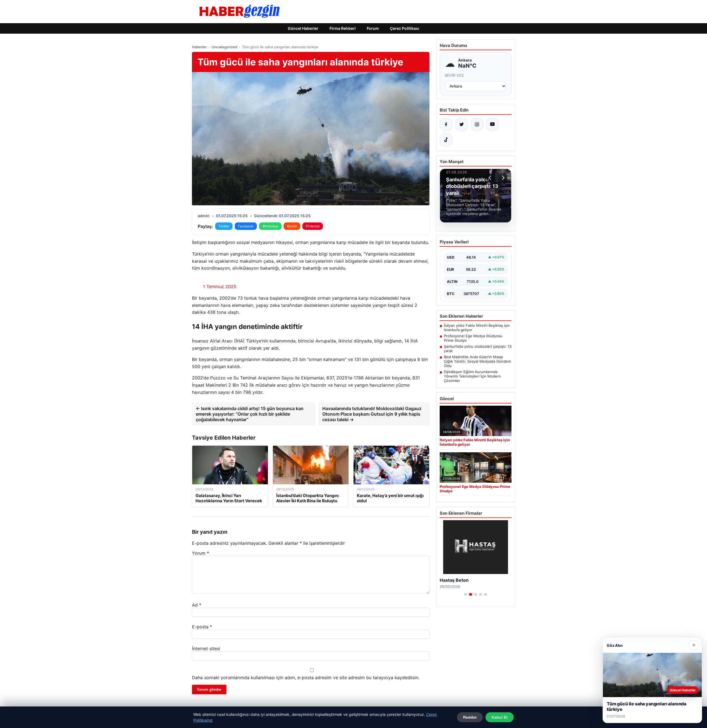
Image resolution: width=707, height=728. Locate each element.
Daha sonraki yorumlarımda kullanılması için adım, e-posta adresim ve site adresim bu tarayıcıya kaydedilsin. (305, 677)
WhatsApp (270, 226)
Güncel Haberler (303, 28)
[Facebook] (446, 124)
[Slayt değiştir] (465, 594)
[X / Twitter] (461, 124)
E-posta (202, 626)
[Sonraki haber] (502, 177)
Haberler (199, 47)
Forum (373, 28)
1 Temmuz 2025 (219, 286)
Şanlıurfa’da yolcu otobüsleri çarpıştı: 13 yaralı (477, 348)
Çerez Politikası (404, 28)
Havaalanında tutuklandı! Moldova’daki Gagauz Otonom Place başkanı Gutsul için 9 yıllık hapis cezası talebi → (371, 414)
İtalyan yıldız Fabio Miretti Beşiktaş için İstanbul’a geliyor (477, 327)
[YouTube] (492, 124)
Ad (196, 605)
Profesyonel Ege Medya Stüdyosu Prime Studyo (473, 338)
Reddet (470, 717)
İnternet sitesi (206, 648)
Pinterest (313, 226)
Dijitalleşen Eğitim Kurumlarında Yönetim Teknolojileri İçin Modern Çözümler (472, 376)
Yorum (200, 553)
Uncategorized (224, 47)
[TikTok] (446, 140)
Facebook (246, 226)
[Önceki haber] (490, 177)
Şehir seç (455, 75)
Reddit (292, 226)
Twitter (223, 226)
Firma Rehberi (342, 28)
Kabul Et (500, 717)
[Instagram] (477, 124)
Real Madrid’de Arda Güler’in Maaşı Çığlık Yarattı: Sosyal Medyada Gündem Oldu (477, 361)
